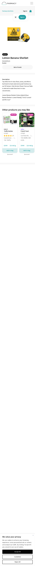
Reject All (17, 562)
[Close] (33, 535)
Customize (17, 557)
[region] (17, 550)
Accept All (17, 552)
